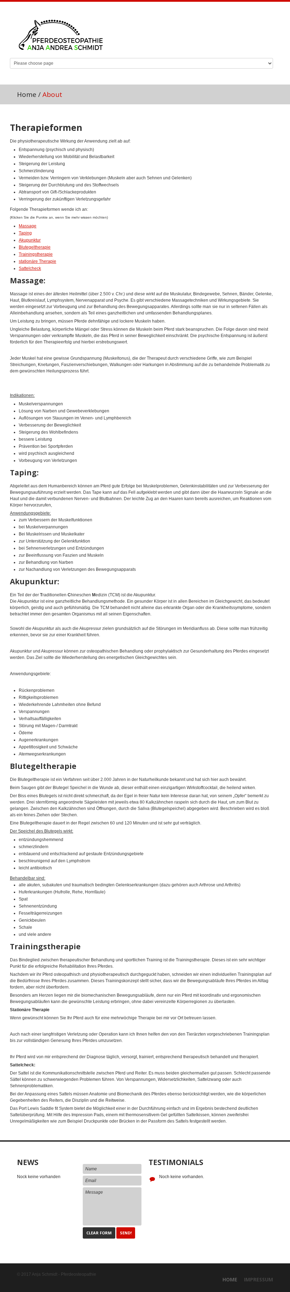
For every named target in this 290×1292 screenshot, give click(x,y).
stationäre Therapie (37, 261)
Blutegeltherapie (35, 247)
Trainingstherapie (36, 254)
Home (26, 94)
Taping (25, 233)
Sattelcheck (30, 268)
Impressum (258, 1279)
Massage (27, 226)
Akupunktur (30, 240)
